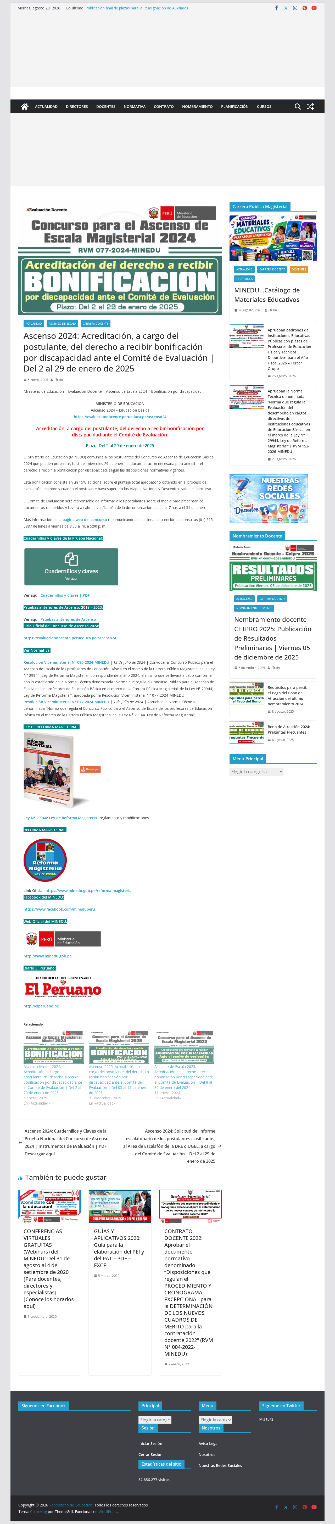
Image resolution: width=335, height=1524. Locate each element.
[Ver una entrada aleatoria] (310, 106)
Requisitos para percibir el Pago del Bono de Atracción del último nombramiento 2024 (289, 695)
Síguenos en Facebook (43, 1406)
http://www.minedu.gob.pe (48, 956)
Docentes (105, 106)
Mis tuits (266, 1419)
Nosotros (207, 1454)
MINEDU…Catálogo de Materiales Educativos (267, 295)
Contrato (164, 106)
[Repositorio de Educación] (24, 106)
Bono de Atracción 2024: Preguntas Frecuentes (289, 729)
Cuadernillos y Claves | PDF (65, 595)
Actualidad (46, 106)
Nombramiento (197, 106)
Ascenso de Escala (62, 323)
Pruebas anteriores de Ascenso (68, 619)
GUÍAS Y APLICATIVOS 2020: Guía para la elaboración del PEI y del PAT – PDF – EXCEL (119, 1248)
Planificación (235, 106)
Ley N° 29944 (35, 817)
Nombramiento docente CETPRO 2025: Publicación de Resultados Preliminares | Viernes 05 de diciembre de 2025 (272, 638)
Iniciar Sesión (150, 1443)
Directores (77, 106)
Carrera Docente (95, 323)
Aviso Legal (209, 1443)
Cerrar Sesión (150, 1454)
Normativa (135, 106)
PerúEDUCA (244, 279)
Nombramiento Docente (254, 608)
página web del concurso (85, 519)
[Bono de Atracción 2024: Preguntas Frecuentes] (247, 733)
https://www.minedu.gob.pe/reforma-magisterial (89, 890)
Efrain (58, 380)
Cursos (264, 106)
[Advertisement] (167, 50)
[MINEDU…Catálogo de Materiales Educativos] (273, 238)
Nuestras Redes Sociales (220, 1465)
